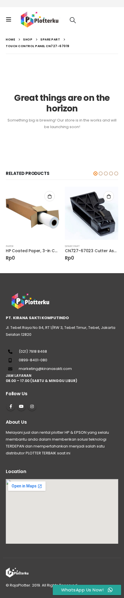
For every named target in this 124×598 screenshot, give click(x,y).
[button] (95, 173)
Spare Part (72, 246)
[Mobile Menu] (10, 19)
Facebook (10, 406)
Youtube (21, 406)
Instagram (32, 406)
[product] (32, 213)
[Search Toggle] (72, 20)
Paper (10, 246)
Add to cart (49, 196)
